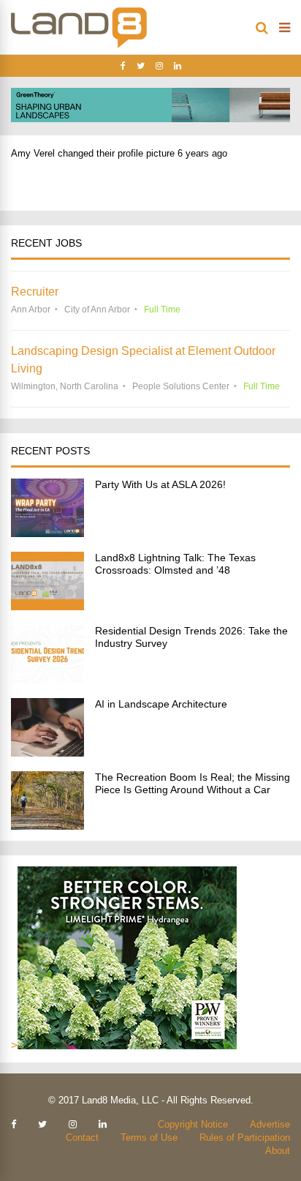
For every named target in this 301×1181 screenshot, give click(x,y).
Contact (82, 1137)
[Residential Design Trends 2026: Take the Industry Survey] (47, 679)
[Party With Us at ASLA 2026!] (47, 533)
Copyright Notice (193, 1124)
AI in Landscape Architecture (161, 704)
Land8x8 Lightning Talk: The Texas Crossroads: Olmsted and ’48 (175, 564)
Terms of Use (149, 1137)
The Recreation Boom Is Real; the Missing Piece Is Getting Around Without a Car (192, 783)
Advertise (270, 1124)
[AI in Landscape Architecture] (47, 752)
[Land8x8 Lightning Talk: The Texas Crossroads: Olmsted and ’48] (47, 606)
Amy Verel (33, 153)
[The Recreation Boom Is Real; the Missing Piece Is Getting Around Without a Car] (47, 826)
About (277, 1150)
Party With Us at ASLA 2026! (160, 484)
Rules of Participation (244, 1137)
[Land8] (79, 45)
